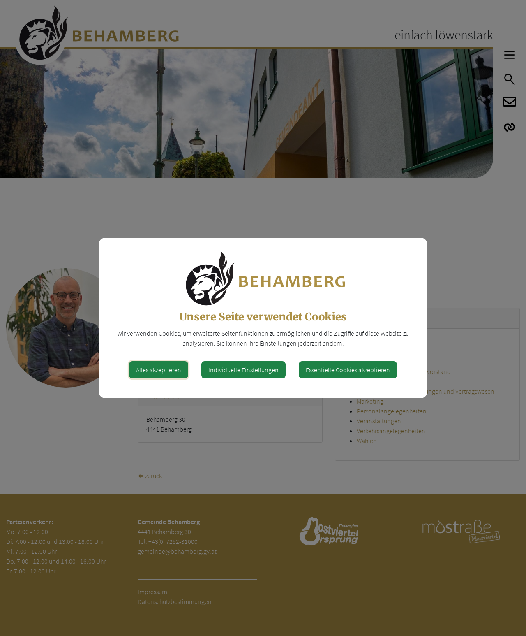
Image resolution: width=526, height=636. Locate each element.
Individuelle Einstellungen (243, 370)
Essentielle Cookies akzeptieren (348, 370)
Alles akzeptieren (158, 370)
